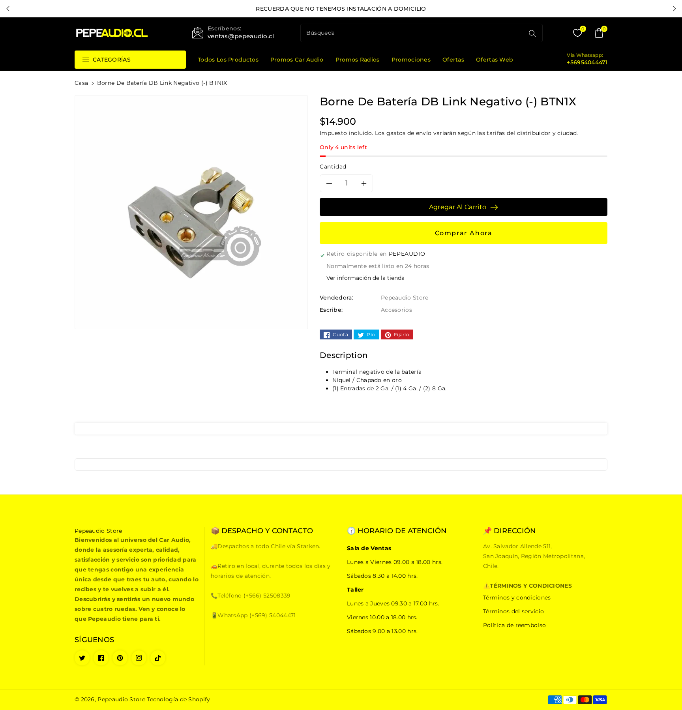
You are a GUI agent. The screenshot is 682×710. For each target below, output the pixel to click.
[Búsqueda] (532, 33)
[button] (598, 33)
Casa (81, 82)
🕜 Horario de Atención (397, 531)
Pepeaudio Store (121, 699)
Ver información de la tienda (365, 277)
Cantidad (333, 166)
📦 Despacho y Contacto (262, 531)
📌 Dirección (509, 531)
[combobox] (413, 33)
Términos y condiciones (517, 597)
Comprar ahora (464, 233)
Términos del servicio (513, 611)
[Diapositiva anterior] (7, 8)
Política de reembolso (514, 625)
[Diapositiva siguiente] (674, 8)
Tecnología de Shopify (178, 699)
